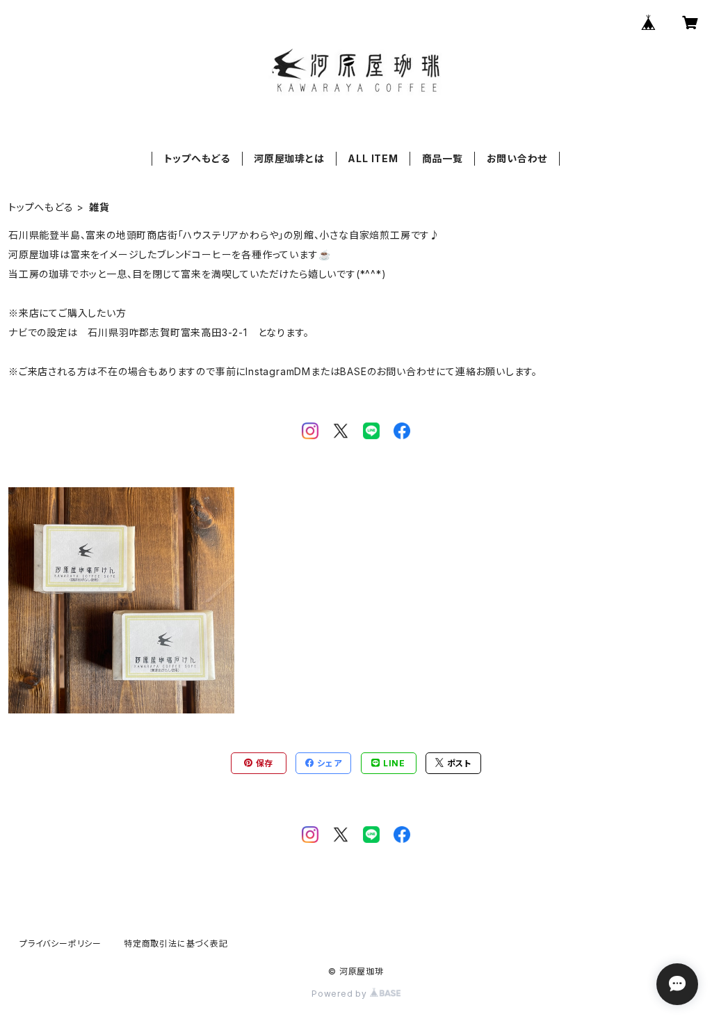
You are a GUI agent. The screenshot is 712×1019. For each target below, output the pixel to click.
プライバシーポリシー (60, 943)
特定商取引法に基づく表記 (176, 943)
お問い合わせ (517, 158)
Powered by (341, 993)
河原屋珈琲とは (289, 158)
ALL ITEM (373, 158)
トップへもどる (197, 158)
